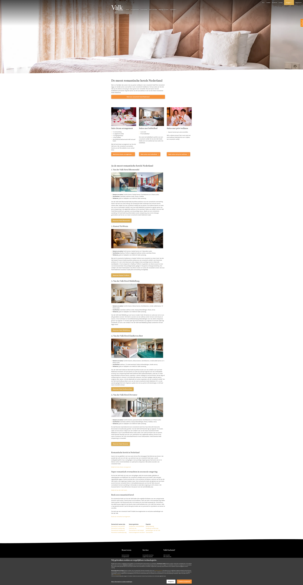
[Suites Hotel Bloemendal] (124, 191)
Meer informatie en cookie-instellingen (121, 581)
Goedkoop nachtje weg (152, 528)
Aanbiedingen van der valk (153, 530)
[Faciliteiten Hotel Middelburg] (150, 302)
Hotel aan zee (132, 528)
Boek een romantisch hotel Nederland (138, 97)
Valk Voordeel (166, 555)
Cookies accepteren (184, 581)
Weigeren (171, 581)
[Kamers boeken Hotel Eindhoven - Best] (124, 357)
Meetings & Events (163, 9)
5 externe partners (158, 570)
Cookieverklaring (116, 574)
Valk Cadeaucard (167, 556)
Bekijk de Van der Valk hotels (119, 490)
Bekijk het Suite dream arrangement (121, 467)
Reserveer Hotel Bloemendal (121, 220)
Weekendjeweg (150, 526)
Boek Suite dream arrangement (122, 154)
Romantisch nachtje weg (118, 528)
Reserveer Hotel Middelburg (121, 330)
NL (263, 2)
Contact (281, 2)
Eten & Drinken (153, 9)
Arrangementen (135, 9)
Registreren (298, 2)
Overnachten (143, 9)
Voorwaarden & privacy (148, 555)
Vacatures (274, 2)
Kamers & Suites (125, 555)
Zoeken (268, 2)
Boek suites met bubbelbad (149, 154)
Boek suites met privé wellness (177, 154)
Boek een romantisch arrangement (120, 516)
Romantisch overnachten (118, 526)
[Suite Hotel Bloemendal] (150, 191)
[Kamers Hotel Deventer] (124, 416)
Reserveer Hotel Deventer (120, 444)
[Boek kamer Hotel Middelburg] (124, 302)
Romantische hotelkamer (118, 530)
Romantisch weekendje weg (118, 532)
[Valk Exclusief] (117, 8)
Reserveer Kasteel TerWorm (121, 275)
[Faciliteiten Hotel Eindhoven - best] (150, 357)
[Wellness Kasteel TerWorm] (150, 248)
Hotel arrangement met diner (137, 532)
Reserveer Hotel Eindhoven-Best (122, 389)
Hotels (127, 9)
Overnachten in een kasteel (136, 530)
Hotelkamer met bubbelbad (136, 526)
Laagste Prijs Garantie (148, 556)
